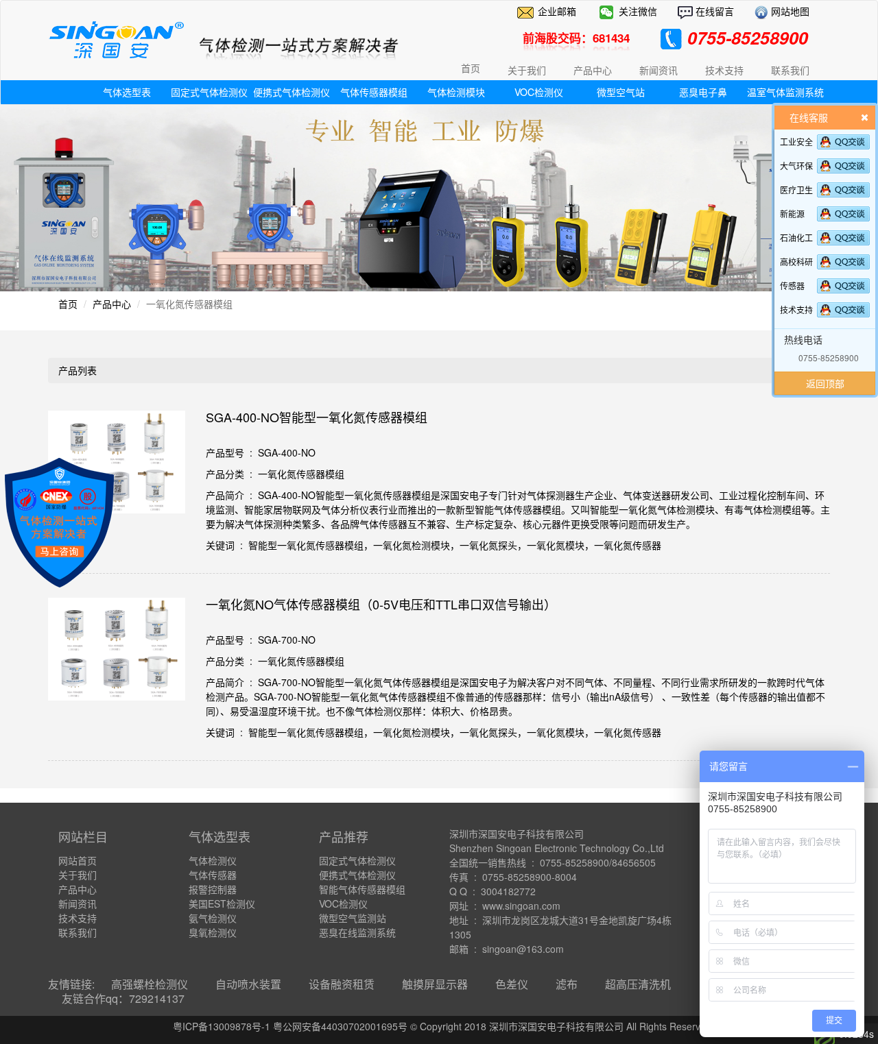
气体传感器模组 (373, 92)
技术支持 (796, 309)
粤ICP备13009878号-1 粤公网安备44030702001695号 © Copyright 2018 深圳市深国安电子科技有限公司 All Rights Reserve (439, 1026)
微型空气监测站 (352, 918)
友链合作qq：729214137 (123, 998)
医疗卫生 (796, 189)
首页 (470, 68)
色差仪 (511, 984)
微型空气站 (621, 92)
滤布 (567, 984)
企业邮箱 (557, 11)
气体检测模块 (456, 92)
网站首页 (77, 860)
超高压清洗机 (638, 984)
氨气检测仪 (213, 918)
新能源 (792, 213)
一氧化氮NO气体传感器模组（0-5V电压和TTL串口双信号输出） (381, 604)
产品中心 (112, 304)
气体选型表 (127, 92)
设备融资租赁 (342, 984)
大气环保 (796, 165)
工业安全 (796, 141)
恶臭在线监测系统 (357, 932)
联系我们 (77, 932)
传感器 (792, 285)
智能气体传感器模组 (362, 889)
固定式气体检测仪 (209, 92)
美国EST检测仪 (222, 903)
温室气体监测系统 (785, 92)
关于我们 (77, 875)
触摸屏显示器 (435, 984)
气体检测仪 (213, 860)
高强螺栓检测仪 (149, 984)
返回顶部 (825, 383)
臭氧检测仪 (213, 932)
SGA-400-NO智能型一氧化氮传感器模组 (316, 417)
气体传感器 (213, 875)
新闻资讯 (77, 903)
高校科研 (796, 261)
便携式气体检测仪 (291, 92)
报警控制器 (213, 889)
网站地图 (788, 11)
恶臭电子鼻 (703, 92)
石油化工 (796, 237)
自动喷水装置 (248, 984)
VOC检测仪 (538, 92)
